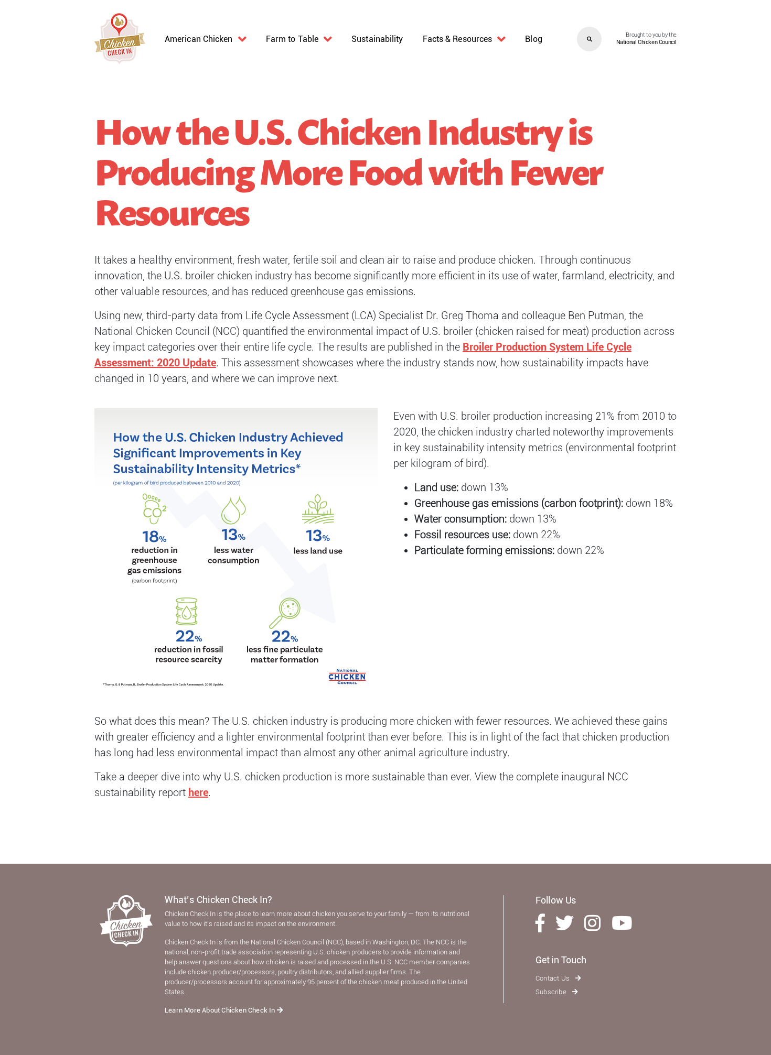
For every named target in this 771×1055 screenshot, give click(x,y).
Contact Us (553, 978)
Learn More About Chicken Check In (221, 1010)
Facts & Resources (457, 39)
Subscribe (552, 992)
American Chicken (199, 39)
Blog (533, 39)
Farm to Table (292, 39)
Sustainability (377, 39)
